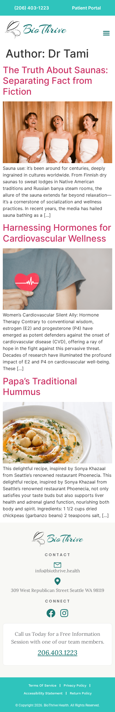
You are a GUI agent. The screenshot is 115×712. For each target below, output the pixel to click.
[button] (106, 33)
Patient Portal (86, 8)
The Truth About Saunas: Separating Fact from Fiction (55, 81)
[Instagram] (64, 613)
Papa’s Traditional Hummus (40, 386)
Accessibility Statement (43, 693)
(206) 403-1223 (31, 8)
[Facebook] (50, 613)
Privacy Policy (75, 685)
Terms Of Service (42, 685)
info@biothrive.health (57, 570)
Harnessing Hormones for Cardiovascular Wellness (57, 233)
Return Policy (81, 693)
